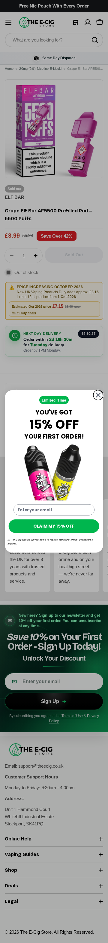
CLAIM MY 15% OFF (53, 526)
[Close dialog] (98, 395)
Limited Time (54, 400)
